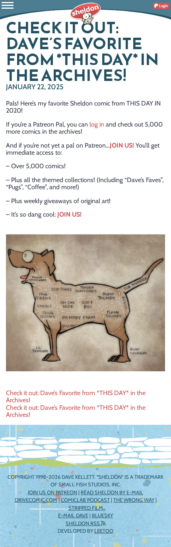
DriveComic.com (36, 500)
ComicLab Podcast (85, 500)
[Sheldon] (85, 14)
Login (163, 5)
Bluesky (102, 515)
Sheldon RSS (83, 523)
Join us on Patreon (52, 492)
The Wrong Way (133, 500)
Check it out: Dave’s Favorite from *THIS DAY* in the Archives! (76, 396)
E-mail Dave (73, 515)
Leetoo (103, 531)
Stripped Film (85, 508)
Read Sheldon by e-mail (112, 492)
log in (96, 124)
